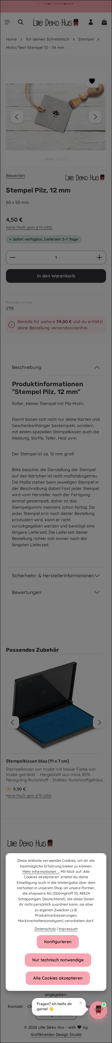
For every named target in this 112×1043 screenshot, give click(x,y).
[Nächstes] (95, 117)
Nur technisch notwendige (58, 960)
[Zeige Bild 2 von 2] (62, 159)
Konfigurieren (57, 941)
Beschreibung (27, 367)
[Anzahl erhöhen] (99, 257)
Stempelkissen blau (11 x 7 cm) (37, 761)
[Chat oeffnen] (98, 1010)
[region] (56, 117)
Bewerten (15, 175)
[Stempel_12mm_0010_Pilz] (56, 117)
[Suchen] (21, 22)
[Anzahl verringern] (12, 257)
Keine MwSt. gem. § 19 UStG (29, 227)
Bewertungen (26, 592)
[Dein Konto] (91, 22)
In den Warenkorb (56, 276)
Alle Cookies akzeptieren (57, 978)
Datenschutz (45, 928)
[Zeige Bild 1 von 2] (49, 159)
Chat (31, 1006)
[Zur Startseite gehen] (56, 22)
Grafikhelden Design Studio (56, 1034)
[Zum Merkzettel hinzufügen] (92, 81)
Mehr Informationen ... (41, 871)
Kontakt (15, 1006)
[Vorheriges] (17, 117)
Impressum (68, 928)
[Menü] (7, 22)
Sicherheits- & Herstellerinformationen (53, 575)
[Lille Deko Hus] (85, 177)
